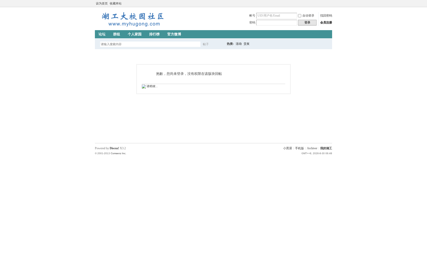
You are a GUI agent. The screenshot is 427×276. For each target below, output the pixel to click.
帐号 (252, 15)
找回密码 (326, 15)
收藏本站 (116, 3)
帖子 (206, 44)
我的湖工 (326, 148)
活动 (239, 43)
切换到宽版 (329, 3)
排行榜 (154, 34)
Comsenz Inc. (118, 153)
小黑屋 (287, 148)
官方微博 (174, 34)
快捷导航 (315, 34)
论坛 (102, 34)
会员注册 (326, 22)
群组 (116, 34)
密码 (252, 22)
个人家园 (135, 34)
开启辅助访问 (325, 3)
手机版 (299, 148)
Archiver (312, 148)
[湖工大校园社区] (132, 27)
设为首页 (102, 3)
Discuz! (114, 148)
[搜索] (220, 44)
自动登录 (308, 15)
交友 (247, 43)
